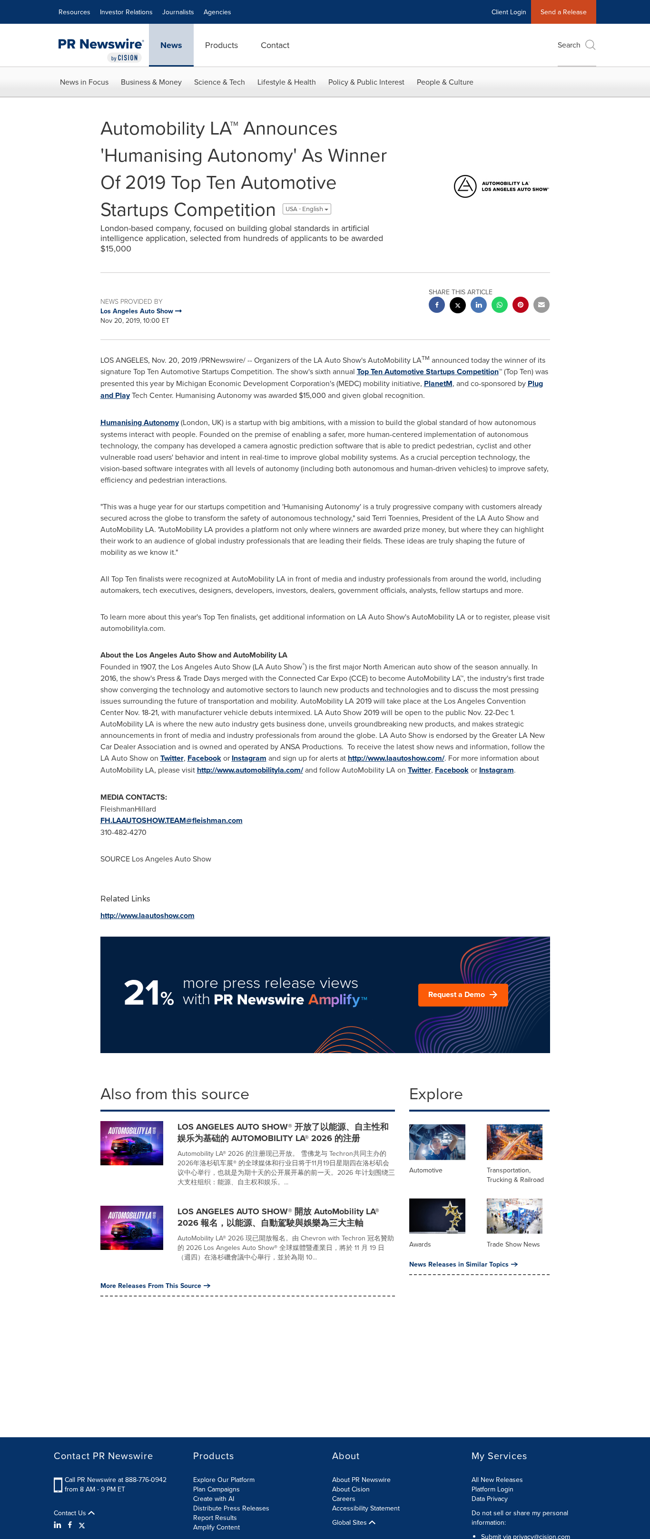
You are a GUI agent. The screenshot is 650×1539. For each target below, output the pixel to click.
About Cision (351, 1489)
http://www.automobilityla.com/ (250, 770)
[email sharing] (541, 306)
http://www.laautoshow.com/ (396, 758)
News (171, 45)
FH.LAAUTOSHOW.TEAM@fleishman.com (171, 820)
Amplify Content (216, 1527)
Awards (420, 1244)
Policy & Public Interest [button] (366, 82)
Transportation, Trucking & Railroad (515, 1174)
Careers (343, 1498)
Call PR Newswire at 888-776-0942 (116, 1479)
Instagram (249, 758)
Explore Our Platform (224, 1479)
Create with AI (213, 1498)
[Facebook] (70, 1524)
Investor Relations (126, 12)
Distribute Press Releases (231, 1508)
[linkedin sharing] (479, 306)
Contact (275, 45)
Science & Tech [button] (219, 82)
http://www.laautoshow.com (147, 915)
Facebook (204, 758)
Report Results (215, 1517)
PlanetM (438, 383)
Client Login (509, 12)
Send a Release (564, 12)
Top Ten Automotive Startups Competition (428, 371)
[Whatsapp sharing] (500, 306)
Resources (74, 12)
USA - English (305, 209)
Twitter (172, 758)
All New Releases (497, 1479)
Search (569, 44)
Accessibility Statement (366, 1508)
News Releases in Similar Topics (459, 1264)
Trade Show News (513, 1244)
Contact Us (71, 1513)
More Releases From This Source (150, 1285)
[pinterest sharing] (520, 306)
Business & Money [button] (151, 82)
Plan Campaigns (216, 1489)
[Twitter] (82, 1524)
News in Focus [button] (84, 82)
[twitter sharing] (458, 306)
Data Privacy (490, 1498)
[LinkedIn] (59, 1524)
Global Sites (350, 1522)
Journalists (178, 12)
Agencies (217, 12)
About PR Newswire (361, 1479)
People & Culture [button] (445, 82)
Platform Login (492, 1489)
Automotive (426, 1170)
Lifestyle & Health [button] (286, 82)
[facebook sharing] (437, 306)
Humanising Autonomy (139, 422)
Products (221, 45)
